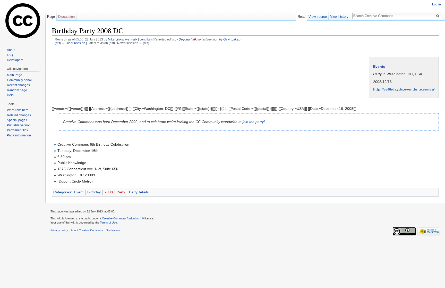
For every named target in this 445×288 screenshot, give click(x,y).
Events (379, 66)
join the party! (254, 122)
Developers (15, 60)
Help (10, 95)
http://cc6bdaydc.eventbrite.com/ (402, 89)
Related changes (19, 115)
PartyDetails (139, 192)
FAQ (10, 55)
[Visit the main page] (22, 20)
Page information (19, 135)
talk (134, 39)
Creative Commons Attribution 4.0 (123, 218)
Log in (436, 4)
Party (121, 192)
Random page (17, 90)
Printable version (19, 125)
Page (51, 17)
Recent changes (18, 85)
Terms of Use (108, 222)
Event (78, 192)
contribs (145, 39)
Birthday (94, 192)
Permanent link (17, 130)
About (11, 50)
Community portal (19, 80)
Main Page (14, 75)
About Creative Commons (87, 230)
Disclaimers (113, 230)
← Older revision (73, 43)
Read (301, 17)
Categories (62, 192)
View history (339, 17)
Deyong (184, 39)
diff (58, 43)
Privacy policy (59, 230)
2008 (109, 192)
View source (318, 17)
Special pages (17, 120)
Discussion (66, 17)
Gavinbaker (231, 39)
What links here (18, 110)
